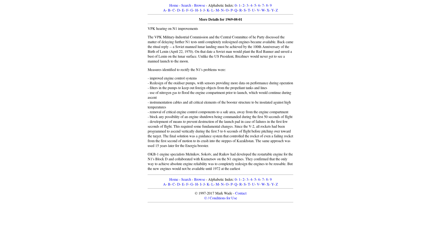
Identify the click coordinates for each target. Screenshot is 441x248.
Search (186, 5)
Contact (240, 193)
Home (173, 5)
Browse (199, 5)
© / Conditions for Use (220, 197)
